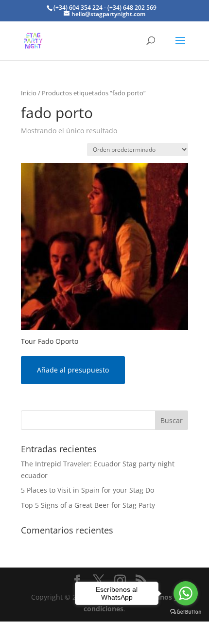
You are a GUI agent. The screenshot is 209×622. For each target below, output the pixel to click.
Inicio (28, 93)
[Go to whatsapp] (186, 593)
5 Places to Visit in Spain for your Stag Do (87, 490)
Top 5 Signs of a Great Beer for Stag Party (88, 505)
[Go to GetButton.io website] (185, 612)
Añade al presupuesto (73, 369)
